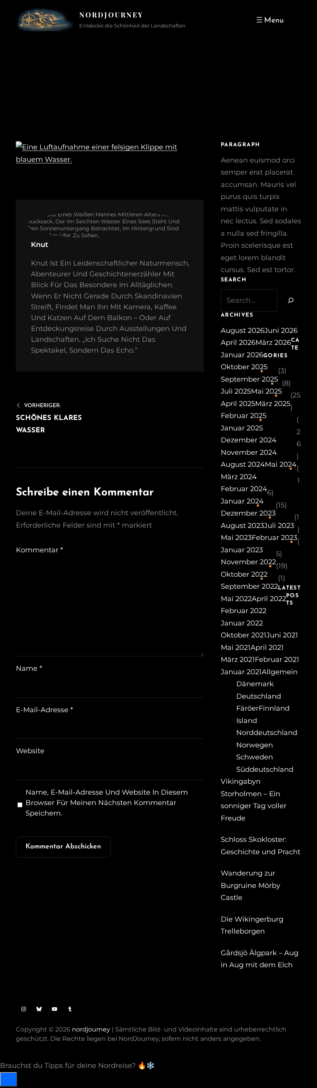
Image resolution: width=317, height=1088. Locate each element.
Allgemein (280, 672)
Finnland (274, 708)
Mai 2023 (236, 537)
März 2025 (272, 403)
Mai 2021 (236, 647)
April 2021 (267, 647)
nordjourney (91, 1029)
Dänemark (255, 684)
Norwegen (254, 745)
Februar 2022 (243, 611)
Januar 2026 (242, 355)
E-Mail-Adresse (44, 710)
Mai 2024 (281, 464)
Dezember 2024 (248, 440)
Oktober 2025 (244, 367)
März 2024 (239, 477)
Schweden (254, 757)
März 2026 (273, 342)
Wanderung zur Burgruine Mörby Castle (250, 885)
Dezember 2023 (248, 513)
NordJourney (111, 14)
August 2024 (243, 464)
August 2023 (242, 525)
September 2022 (249, 586)
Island (246, 720)
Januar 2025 (242, 428)
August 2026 (242, 330)
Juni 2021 (282, 635)
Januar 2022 (242, 623)
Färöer (247, 708)
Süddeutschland (264, 769)
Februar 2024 (244, 489)
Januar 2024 (242, 501)
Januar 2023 (242, 550)
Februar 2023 (274, 537)
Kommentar (39, 550)
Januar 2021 (241, 672)
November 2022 (248, 562)
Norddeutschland (266, 732)
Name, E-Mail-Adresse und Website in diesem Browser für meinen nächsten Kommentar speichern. (107, 802)
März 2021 (238, 659)
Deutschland (258, 696)
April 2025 (238, 403)
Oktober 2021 (243, 635)
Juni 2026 (281, 330)
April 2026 (238, 342)
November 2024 (249, 452)
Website (30, 751)
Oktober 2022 (244, 574)
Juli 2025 (236, 391)
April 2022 (269, 599)
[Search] (289, 300)
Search (297, 20)
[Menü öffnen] (269, 20)
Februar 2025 (243, 415)
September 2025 (249, 379)
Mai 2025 (266, 391)
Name (29, 668)
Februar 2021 (277, 659)
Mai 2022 (236, 599)
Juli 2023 (279, 525)
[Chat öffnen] (8, 1079)
